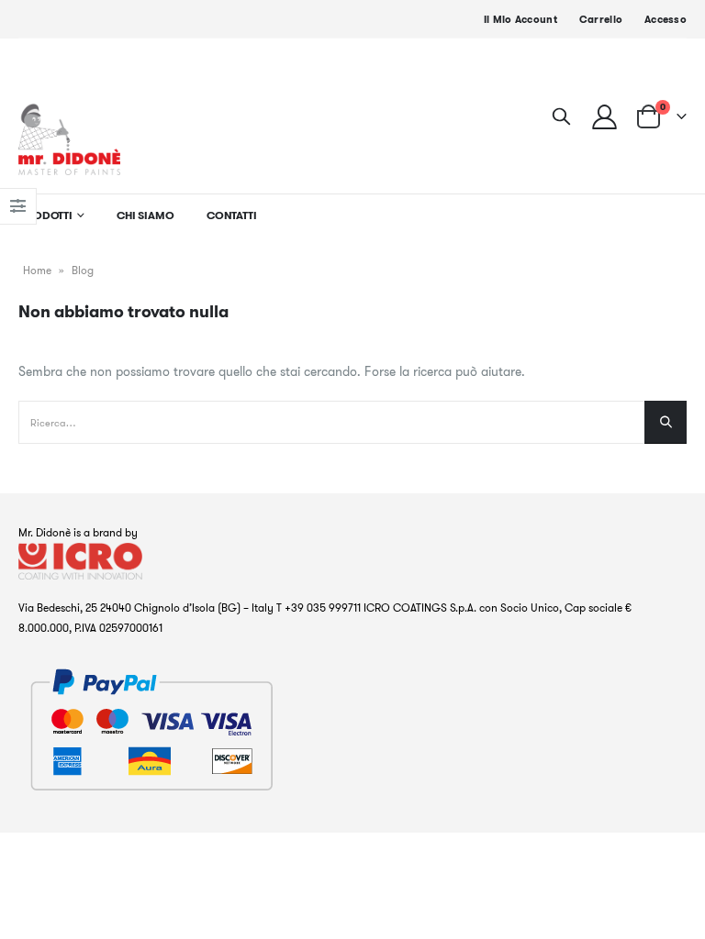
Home (37, 270)
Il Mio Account (520, 19)
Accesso (665, 19)
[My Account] (604, 116)
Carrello (600, 19)
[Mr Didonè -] (69, 139)
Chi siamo (145, 215)
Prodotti (45, 215)
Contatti (232, 215)
